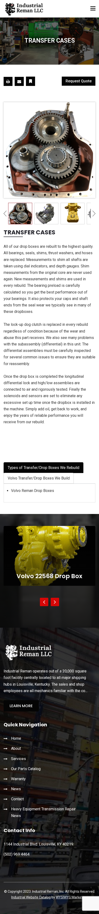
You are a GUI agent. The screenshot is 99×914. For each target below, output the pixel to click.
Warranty (18, 779)
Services (18, 758)
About (16, 748)
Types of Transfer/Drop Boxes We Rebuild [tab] (43, 467)
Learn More (21, 706)
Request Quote (79, 81)
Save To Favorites (30, 81)
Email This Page (19, 81)
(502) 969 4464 (17, 854)
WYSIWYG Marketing (71, 897)
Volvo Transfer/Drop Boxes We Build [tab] (39, 478)
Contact (17, 799)
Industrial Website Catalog (31, 897)
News (16, 789)
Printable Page (8, 81)
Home (16, 738)
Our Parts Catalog (26, 769)
